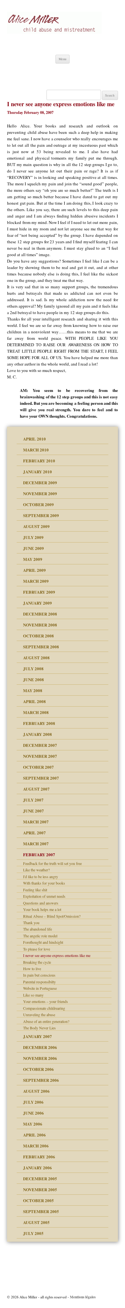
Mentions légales (83, 1297)
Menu (62, 59)
